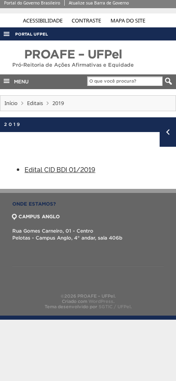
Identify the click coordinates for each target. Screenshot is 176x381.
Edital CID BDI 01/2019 (60, 169)
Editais (35, 103)
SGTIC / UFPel (115, 306)
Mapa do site (128, 20)
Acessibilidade (43, 20)
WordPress (100, 301)
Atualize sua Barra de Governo (99, 3)
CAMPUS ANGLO (39, 216)
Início (11, 103)
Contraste (87, 20)
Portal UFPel (31, 34)
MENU (20, 81)
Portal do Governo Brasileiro (32, 3)
